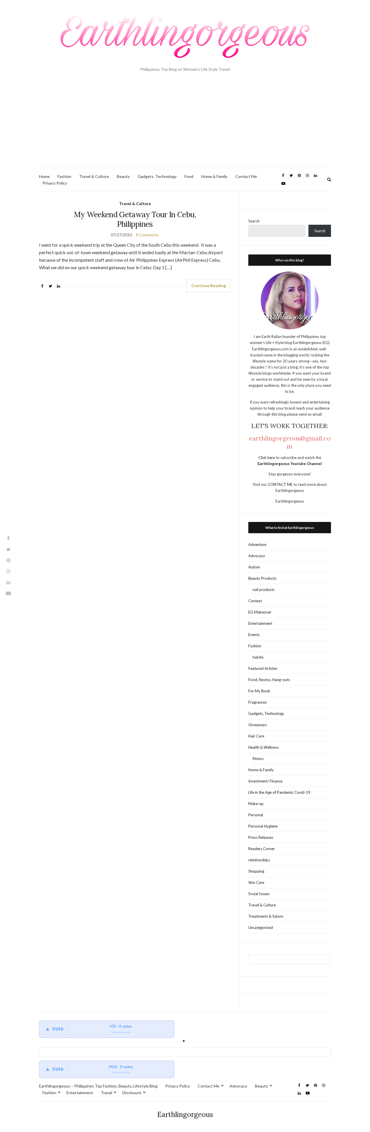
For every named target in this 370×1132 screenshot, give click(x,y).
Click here (267, 457)
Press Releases (260, 837)
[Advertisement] (185, 124)
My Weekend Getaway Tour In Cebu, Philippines (135, 219)
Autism (254, 567)
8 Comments (147, 234)
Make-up (256, 803)
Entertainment (260, 623)
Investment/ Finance (265, 781)
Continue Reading (208, 285)
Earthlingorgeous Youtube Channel (290, 463)
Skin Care (256, 882)
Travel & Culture (94, 176)
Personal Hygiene (263, 826)
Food (188, 176)
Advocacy (256, 555)
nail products (264, 589)
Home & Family (214, 176)
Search (254, 221)
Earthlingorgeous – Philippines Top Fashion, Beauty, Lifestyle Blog (98, 1085)
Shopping (256, 871)
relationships (259, 860)
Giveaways (257, 724)
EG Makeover (259, 612)
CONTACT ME (280, 484)
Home (44, 176)
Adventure (257, 544)
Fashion (64, 176)
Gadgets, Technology (157, 176)
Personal (255, 815)
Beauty (123, 176)
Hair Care (256, 736)
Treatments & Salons (265, 916)
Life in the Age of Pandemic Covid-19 (279, 792)
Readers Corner (261, 848)
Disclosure (131, 1092)
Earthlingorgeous (185, 1114)
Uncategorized (260, 927)
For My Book (259, 691)
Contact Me (246, 176)
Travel (106, 1092)
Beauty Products (262, 578)
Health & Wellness (263, 747)
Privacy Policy (54, 183)
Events (254, 634)
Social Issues (258, 893)
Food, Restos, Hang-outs (269, 679)
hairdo (258, 657)
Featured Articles (262, 668)
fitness (258, 758)
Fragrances (257, 702)
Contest (255, 600)
